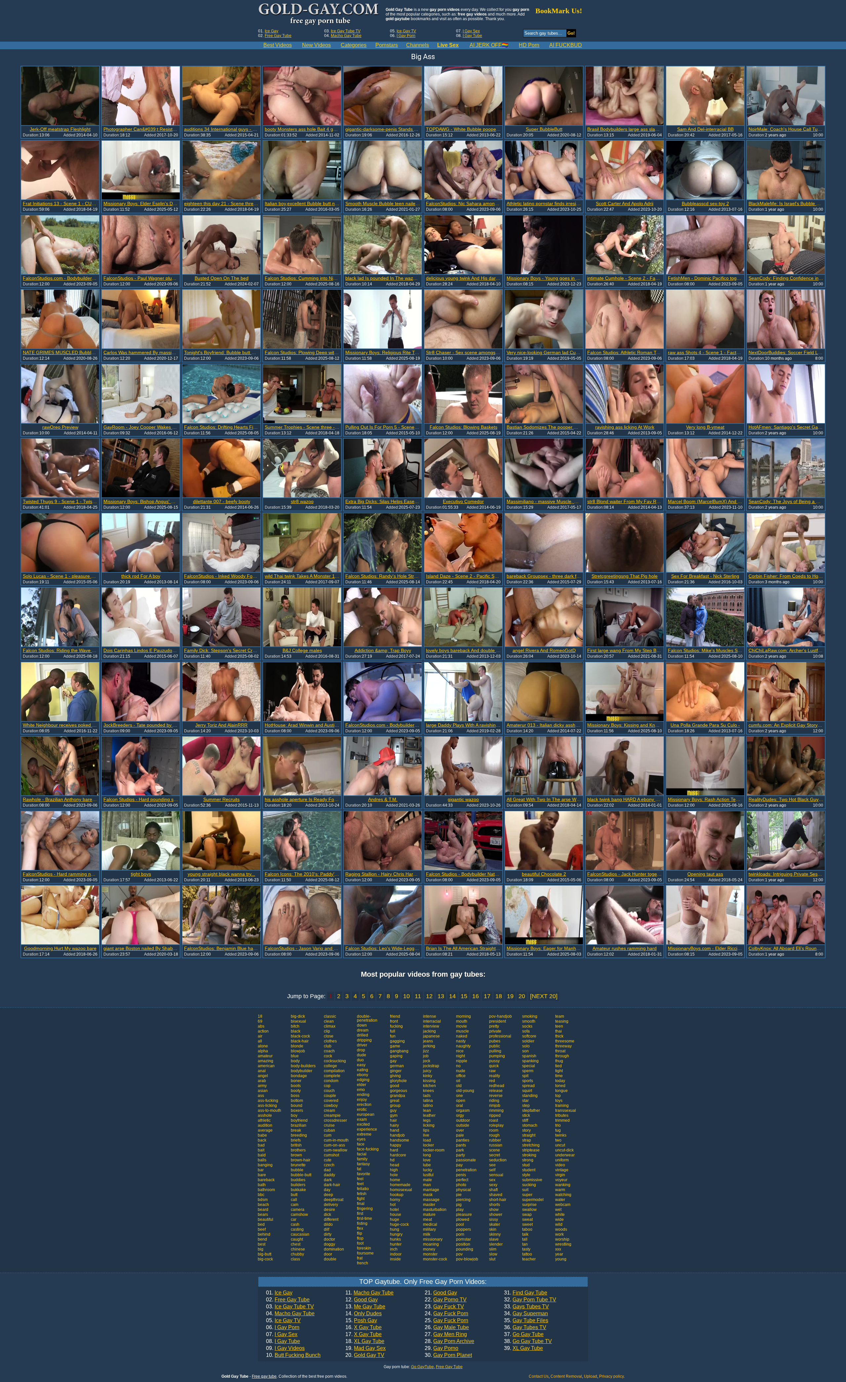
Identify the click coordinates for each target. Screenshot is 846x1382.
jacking (429, 1031)
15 (464, 996)
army (262, 1086)
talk (525, 1234)
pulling (495, 1051)
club (327, 1046)
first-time (364, 1218)
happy (395, 1145)
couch (329, 1091)
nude (460, 1071)
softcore (529, 1036)
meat (427, 1219)
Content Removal (566, 1376)
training (562, 1106)
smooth (528, 1021)
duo (360, 1060)
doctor (329, 1239)
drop (361, 1050)
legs (427, 1120)
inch (394, 1249)
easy (361, 1065)
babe (262, 1135)
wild (558, 1224)
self (492, 1170)
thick (559, 1036)
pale (460, 1135)
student (528, 1170)
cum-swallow (335, 1150)
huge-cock (399, 1224)
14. (363, 1313)
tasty (526, 1249)
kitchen (429, 1086)
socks (527, 1026)
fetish (361, 1194)
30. (448, 1355)
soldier (528, 1041)
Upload (590, 1376)
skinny (495, 1234)
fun (393, 1036)
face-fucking (368, 1149)
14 (452, 996)
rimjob (494, 1106)
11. (369, 1292)
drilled (362, 1035)
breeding (299, 1135)
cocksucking (335, 1061)
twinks (560, 1135)
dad (327, 1170)
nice (460, 1051)
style (526, 1175)
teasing (561, 1021)
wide (559, 1219)
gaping (396, 1056)
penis (461, 1175)
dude (361, 1055)
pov (459, 1254)
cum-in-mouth (336, 1140)
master (429, 1205)
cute (327, 1160)
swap (527, 1215)
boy (294, 1115)
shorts (494, 1205)
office (461, 1076)
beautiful (265, 1219)
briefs (296, 1140)
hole (394, 1175)
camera (297, 1210)
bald (262, 1155)
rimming (496, 1110)
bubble (297, 1170)
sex (492, 1180)
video (560, 1165)
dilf (326, 1229)
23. (444, 1306)
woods (561, 1229)
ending (363, 1095)
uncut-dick (564, 1150)
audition (265, 1125)
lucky (427, 1170)
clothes (330, 1041)
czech (329, 1165)
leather (429, 1115)
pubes (494, 1041)
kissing (429, 1081)
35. (526, 1320)
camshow (299, 1215)
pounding (464, 1249)
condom (331, 1081)
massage (431, 1200)
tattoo (527, 1254)
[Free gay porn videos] (319, 14)
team (559, 1016)
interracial (432, 1021)
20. (364, 1355)
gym (394, 1115)
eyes (361, 1139)
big (260, 1249)
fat (359, 1169)
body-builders (303, 1066)
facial (361, 1154)
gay (393, 1061)
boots (296, 1086)
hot (393, 1205)
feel (360, 1179)
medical (430, 1224)
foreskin (364, 1248)
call (294, 1200)
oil (458, 1081)
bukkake (298, 1190)
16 (475, 996)
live (426, 1135)
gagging (397, 1041)
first (360, 1214)
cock (328, 1056)
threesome (564, 1041)
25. (446, 1320)
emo (361, 1090)
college (330, 1066)
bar (261, 1170)
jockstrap (431, 1066)
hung (394, 1229)
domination (334, 1249)
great (394, 1101)
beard (263, 1210)
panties (462, 1140)
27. (446, 1334)
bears (263, 1215)
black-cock (300, 1036)
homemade (400, 1185)
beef (262, 1229)
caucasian (300, 1234)
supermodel (533, 1200)
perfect (462, 1180)
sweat (527, 1219)
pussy (494, 1061)
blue (295, 1056)
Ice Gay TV (406, 31)
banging (265, 1165)
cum (327, 1135)
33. (526, 1306)
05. (283, 1320)
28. (449, 1341)
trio (558, 1125)
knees (428, 1091)
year (559, 1254)
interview (431, 1026)
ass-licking (267, 1106)
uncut (560, 1145)
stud (526, 1165)
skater (494, 1224)
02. (288, 1299)
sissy (493, 1219)
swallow (529, 1210)
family (362, 1159)
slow (493, 1254)
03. (290, 1306)
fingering (365, 1209)
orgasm (463, 1110)
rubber (495, 1140)
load (427, 1140)
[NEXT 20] (544, 996)
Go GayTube (422, 1366)
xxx (558, 1249)
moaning (431, 1244)
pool (460, 1224)
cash (295, 1224)
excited (363, 1124)
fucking (396, 1026)
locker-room (433, 1150)
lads (427, 1096)
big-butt (264, 1254)
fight (361, 1199)
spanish (529, 1056)
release (496, 1091)
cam (294, 1205)
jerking (429, 1046)
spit (525, 1076)
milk (426, 1234)
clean (329, 1021)
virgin (560, 1175)
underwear (565, 1155)
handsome (399, 1140)
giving (395, 1076)
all (260, 1041)
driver (362, 1045)
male (427, 1180)
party (460, 1155)
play (460, 1210)
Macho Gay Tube (346, 35)
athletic (264, 1120)
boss (295, 1096)
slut (492, 1259)
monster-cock (435, 1259)
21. (441, 1292)
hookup (397, 1195)
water (560, 1200)
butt (294, 1195)
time (559, 1076)
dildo (328, 1224)
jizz (426, 1051)
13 (441, 996)
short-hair (497, 1200)
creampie (332, 1115)
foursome (365, 1253)
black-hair (300, 1041)
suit (525, 1190)
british (296, 1145)
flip (359, 1233)
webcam (562, 1205)
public (494, 1046)
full (392, 1031)
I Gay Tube (472, 35)
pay (459, 1165)
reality (494, 1076)
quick (494, 1066)
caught (297, 1239)
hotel (394, 1210)
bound (296, 1106)
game (395, 1046)
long (427, 1155)
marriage (431, 1190)
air (260, 1036)
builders (298, 1185)
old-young (465, 1091)
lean (427, 1110)
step (526, 1106)
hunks (395, 1239)
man (427, 1185)
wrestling (563, 1244)
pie (459, 1195)
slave (494, 1239)
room (493, 1130)
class (295, 1259)
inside (395, 1259)
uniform (562, 1160)
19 (510, 996)
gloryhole (398, 1081)
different (331, 1219)
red (492, 1081)
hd (392, 1160)
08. (283, 1341)
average (265, 1130)
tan (525, 1244)
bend (262, 1239)
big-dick (298, 1016)
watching (563, 1195)
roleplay (496, 1125)
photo (461, 1185)
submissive (532, 1180)
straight (528, 1135)
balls (262, 1160)
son (525, 1051)
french (362, 1263)
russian (495, 1145)
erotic (362, 1109)
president (497, 1021)
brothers (298, 1150)
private (495, 1031)
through (562, 1056)
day (327, 1190)
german (397, 1066)
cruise (329, 1125)
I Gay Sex (471, 31)
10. (293, 1355)
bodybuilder (301, 1071)
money (429, 1249)
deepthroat (333, 1200)
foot (360, 1243)
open (460, 1101)
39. (523, 1348)
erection (364, 1105)
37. (524, 1334)
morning (463, 1016)
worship (562, 1239)
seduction (498, 1160)
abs (261, 1026)
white (560, 1215)
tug (558, 1130)
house (395, 1215)
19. (365, 1348)
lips (426, 1130)
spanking (530, 1061)
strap (526, 1140)
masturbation (434, 1210)
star (525, 1101)
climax (329, 1026)
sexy (493, 1185)
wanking (562, 1185)
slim (492, 1249)
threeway (563, 1046)
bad (261, 1145)
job (426, 1056)
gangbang (399, 1051)
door (328, 1254)
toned (560, 1086)
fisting (362, 1223)
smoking (529, 1016)
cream (329, 1110)
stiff (525, 1120)
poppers (463, 1229)
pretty (494, 1026)
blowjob (298, 1051)
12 (429, 996)
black (295, 1031)
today (560, 1081)
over (460, 1130)
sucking (529, 1185)
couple (330, 1096)
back (262, 1140)
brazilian (298, 1125)
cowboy (331, 1106)
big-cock (265, 1259)
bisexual (298, 1021)
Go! (571, 33)
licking (429, 1125)
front (394, 1021)
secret (494, 1155)
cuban (329, 1130)
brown (296, 1155)
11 (418, 996)
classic (330, 1016)
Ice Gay (271, 31)
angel (263, 1076)
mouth (461, 1021)
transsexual (565, 1110)
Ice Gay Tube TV (346, 31)
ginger (396, 1071)
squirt (527, 1091)
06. (282, 1327)
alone (263, 1046)
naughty (463, 1046)
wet (558, 1210)
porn (460, 1234)
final (361, 1204)
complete (332, 1076)
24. (446, 1313)
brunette (298, 1165)
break (296, 1130)
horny (395, 1200)
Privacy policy (611, 1376)
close (328, 1036)
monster (430, 1254)
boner (296, 1081)
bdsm (263, 1200)
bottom (297, 1101)
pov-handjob (500, 1016)
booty (296, 1091)
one (459, 1096)
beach (263, 1205)
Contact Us (539, 1376)
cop (327, 1086)
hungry (396, 1234)
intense (429, 1016)
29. (441, 1348)
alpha (263, 1051)
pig (459, 1205)
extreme (364, 1134)
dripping (364, 1040)
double (330, 1259)
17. (363, 1334)
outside (462, 1125)
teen (559, 1026)
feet (360, 1184)
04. (290, 1313)
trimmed (562, 1120)
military (429, 1229)
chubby (297, 1254)
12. (361, 1299)
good (394, 1086)
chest (295, 1244)
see (492, 1165)
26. (447, 1327)
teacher (529, 1259)
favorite (363, 1174)
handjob (397, 1135)
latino (428, 1106)
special (528, 1066)
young (560, 1259)
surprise (529, 1205)
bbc (261, 1195)
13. (365, 1306)
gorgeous (398, 1091)
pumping (497, 1056)
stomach (529, 1125)
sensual (496, 1175)
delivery (331, 1205)
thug (559, 1061)
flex (360, 1228)
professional (500, 1036)
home (395, 1180)
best (261, 1244)
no (458, 1066)
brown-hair (300, 1160)
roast (493, 1120)
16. (363, 1327)
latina (428, 1101)
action (263, 1031)
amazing (265, 1061)
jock (426, 1061)
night (460, 1056)
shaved (495, 1195)
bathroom (266, 1190)
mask (428, 1195)
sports (527, 1081)
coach (329, 1051)
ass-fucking (268, 1101)
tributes (561, 1115)
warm (560, 1190)
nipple (461, 1061)
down (362, 1025)
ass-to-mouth (269, 1110)
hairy (394, 1125)
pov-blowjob (467, 1259)
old (459, 1086)
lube (427, 1165)
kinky (427, 1076)
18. (364, 1341)
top (558, 1096)
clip (327, 1031)
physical (463, 1190)
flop (360, 1238)
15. (361, 1320)
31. (525, 1292)
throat (560, 1051)
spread (528, 1086)
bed (261, 1224)
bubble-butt (301, 1175)
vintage (561, 1170)
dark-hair (332, 1185)
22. (446, 1299)
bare (262, 1175)
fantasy (363, 1164)
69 (260, 1021)
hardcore (398, 1155)
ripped (495, 1115)
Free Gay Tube (278, 35)
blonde (297, 1046)
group (395, 1106)
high (394, 1170)
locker (428, 1145)
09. (285, 1348)
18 (498, 996)
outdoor (463, 1120)
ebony (362, 1075)
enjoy (362, 1100)
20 (522, 996)
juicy (427, 1071)
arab (262, 1081)
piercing (463, 1200)
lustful (428, 1175)
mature (429, 1215)
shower (495, 1215)
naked (461, 1036)
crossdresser (335, 1120)
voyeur (561, 1180)
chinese (298, 1249)
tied (558, 1066)
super (527, 1195)
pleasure (464, 1215)
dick (327, 1215)
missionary (432, 1239)
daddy (329, 1175)
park (460, 1150)
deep (328, 1195)
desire (329, 1210)
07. (281, 1334)
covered (331, 1101)
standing (530, 1096)
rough (494, 1135)
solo (526, 1046)
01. (279, 1292)
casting (297, 1229)
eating (362, 1070)
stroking (529, 1155)
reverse (496, 1096)
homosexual (401, 1190)
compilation (334, 1071)
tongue (561, 1091)
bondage (299, 1076)
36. (525, 1327)
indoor (396, 1254)
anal (262, 1071)
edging (363, 1080)
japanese (431, 1036)
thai (558, 1031)
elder (361, 1085)
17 (487, 996)
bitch (295, 1026)
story (526, 1130)
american (266, 1066)
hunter (396, 1244)
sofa (526, 1031)
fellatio (363, 1189)
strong (527, 1160)
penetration (466, 1170)
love (427, 1160)
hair (393, 1120)
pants (461, 1145)
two (558, 1140)
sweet (527, 1224)
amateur (265, 1056)
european (365, 1114)
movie (461, 1026)
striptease (531, 1150)
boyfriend (299, 1120)
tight (559, 1071)
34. (526, 1313)
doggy (329, 1244)
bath (262, 1185)
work (559, 1234)
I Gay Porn (406, 35)
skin (492, 1229)
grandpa (397, 1096)
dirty (327, 1234)
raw (492, 1071)
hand (394, 1130)
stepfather (531, 1110)
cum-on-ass (334, 1145)
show (494, 1210)
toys (558, 1101)
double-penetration (367, 1018)
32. (530, 1299)
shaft (493, 1190)
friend (395, 1016)
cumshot (331, 1155)
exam (362, 1119)
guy (393, 1110)
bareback (266, 1180)
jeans (428, 1041)
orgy (460, 1115)
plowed (462, 1219)
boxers (297, 1110)
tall (524, 1239)
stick (526, 1115)
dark (328, 1180)
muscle (462, 1031)
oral (459, 1106)
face (361, 1144)
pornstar (463, 1239)
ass (261, 1096)
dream (362, 1030)
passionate (466, 1160)
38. (528, 1341)
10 (406, 996)
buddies (298, 1180)
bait (261, 1150)
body (295, 1061)
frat (360, 1258)
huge (394, 1219)
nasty (461, 1041)
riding (494, 1101)
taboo (527, 1229)
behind (264, 1234)
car (293, 1219)
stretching (531, 1145)
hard (394, 1150)
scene (494, 1150)
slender (496, 1244)
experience (367, 1129)
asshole (265, 1115)
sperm (527, 1071)
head (394, 1165)
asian (263, 1091)
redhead (496, 1086)
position (463, 1244)
